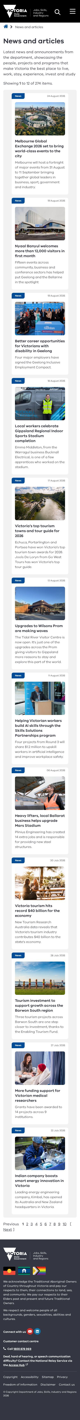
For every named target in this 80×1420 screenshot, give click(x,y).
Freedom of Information (20, 1385)
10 (64, 1224)
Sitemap (48, 1377)
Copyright (10, 1377)
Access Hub (17, 1365)
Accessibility (30, 1377)
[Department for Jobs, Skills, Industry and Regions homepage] (25, 11)
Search (57, 12)
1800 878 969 (22, 1349)
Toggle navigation (73, 11)
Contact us (67, 1385)
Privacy (62, 1377)
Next (7, 1229)
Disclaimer (48, 1385)
